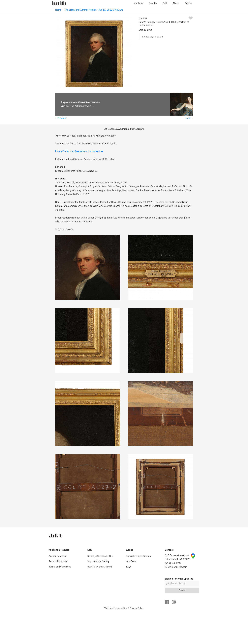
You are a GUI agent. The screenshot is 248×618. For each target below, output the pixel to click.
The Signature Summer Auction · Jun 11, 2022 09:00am (93, 9)
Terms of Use (120, 608)
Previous (60, 118)
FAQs (128, 566)
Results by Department (99, 566)
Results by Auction (58, 561)
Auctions (138, 3)
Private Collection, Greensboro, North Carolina (79, 151)
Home (58, 9)
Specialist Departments (138, 556)
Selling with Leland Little (100, 556)
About (176, 3)
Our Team (131, 561)
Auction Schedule (58, 556)
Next (189, 118)
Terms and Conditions (60, 566)
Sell (165, 3)
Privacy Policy (136, 608)
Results (153, 3)
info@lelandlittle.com (176, 566)
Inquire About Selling (98, 561)
